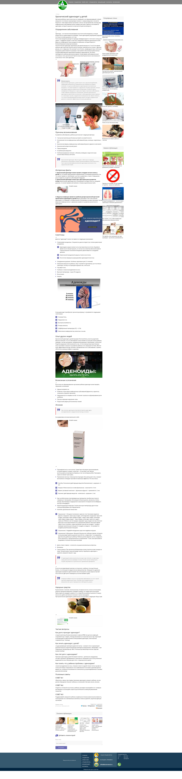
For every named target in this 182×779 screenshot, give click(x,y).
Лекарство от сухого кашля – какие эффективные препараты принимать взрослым (85, 729)
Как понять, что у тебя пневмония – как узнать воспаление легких (112, 219)
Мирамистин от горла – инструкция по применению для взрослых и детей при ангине (85, 620)
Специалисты (93, 2)
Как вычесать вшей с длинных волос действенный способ (112, 71)
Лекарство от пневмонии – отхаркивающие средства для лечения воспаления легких (72, 729)
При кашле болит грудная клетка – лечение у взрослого (84, 189)
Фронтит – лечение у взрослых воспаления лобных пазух (84, 423)
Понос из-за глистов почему (110, 122)
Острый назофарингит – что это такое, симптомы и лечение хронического (112, 201)
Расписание (116, 2)
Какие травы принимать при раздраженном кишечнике (110, 54)
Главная (84, 755)
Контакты (109, 2)
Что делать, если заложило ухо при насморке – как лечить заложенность (112, 237)
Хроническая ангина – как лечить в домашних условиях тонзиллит (112, 166)
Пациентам (77, 2)
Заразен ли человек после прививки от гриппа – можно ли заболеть (112, 184)
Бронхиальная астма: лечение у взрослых (111, 36)
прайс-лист (85, 2)
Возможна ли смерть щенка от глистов (110, 139)
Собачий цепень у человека (110, 106)
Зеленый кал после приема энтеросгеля (109, 89)
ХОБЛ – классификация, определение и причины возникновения (97, 728)
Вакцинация (101, 2)
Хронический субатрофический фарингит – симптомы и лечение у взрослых (60, 728)
